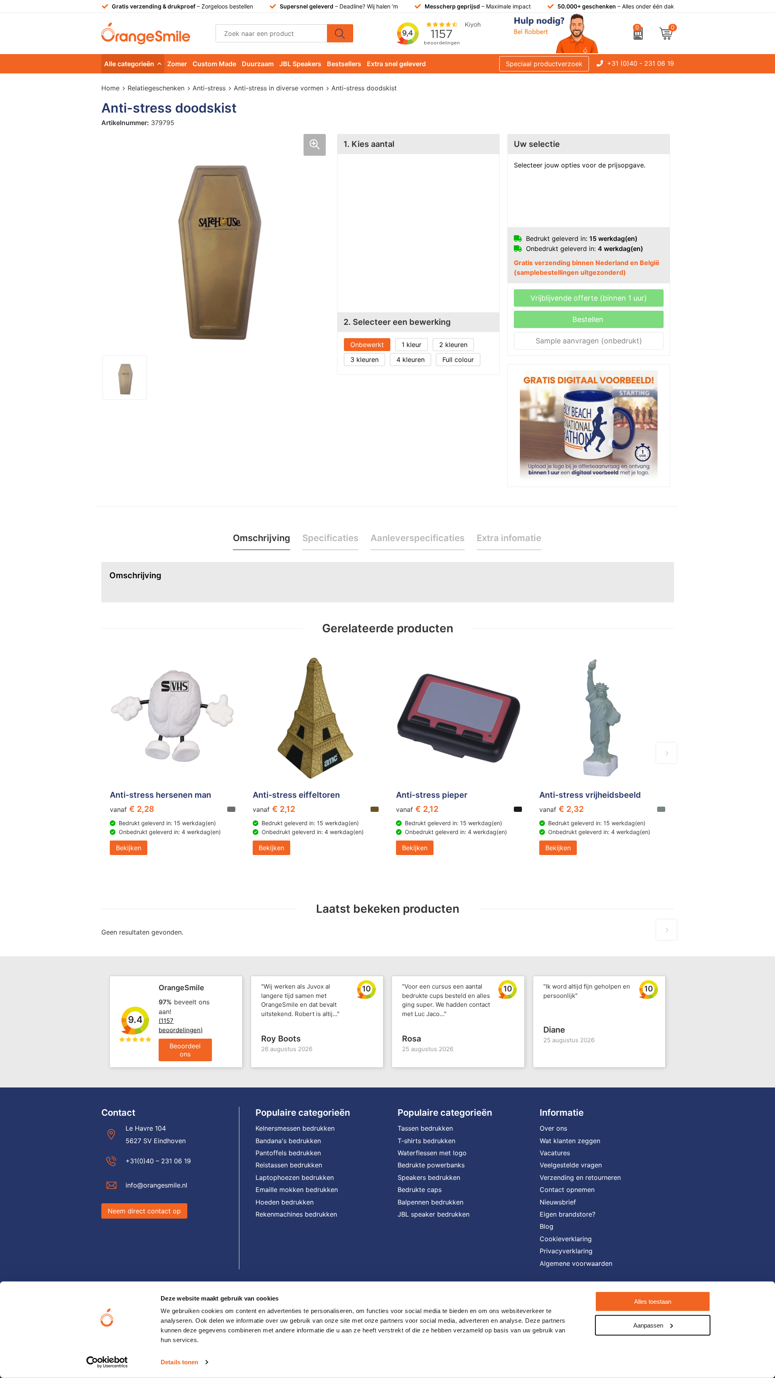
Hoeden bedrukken (285, 1202)
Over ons (553, 1128)
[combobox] (271, 33)
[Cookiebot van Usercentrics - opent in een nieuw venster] (107, 1362)
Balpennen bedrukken (430, 1202)
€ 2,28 (132, 809)
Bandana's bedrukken (288, 1141)
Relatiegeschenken (156, 88)
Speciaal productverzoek (544, 64)
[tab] (261, 538)
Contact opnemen (567, 1190)
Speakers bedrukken (429, 1177)
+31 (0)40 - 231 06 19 (640, 63)
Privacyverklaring (566, 1251)
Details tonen (179, 1362)
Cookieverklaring (566, 1239)
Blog (546, 1226)
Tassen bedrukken (425, 1128)
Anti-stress (209, 88)
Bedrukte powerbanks (431, 1165)
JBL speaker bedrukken (433, 1214)
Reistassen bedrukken (289, 1165)
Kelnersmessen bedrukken (295, 1128)
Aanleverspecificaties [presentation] (418, 538)
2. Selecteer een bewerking (397, 322)
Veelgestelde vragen (571, 1165)
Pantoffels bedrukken (288, 1153)
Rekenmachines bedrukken (296, 1214)
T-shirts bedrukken (426, 1141)
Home (110, 88)
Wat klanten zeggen (570, 1141)
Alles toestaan (652, 1301)
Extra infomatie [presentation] (509, 538)
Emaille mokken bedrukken (297, 1190)
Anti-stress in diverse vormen (278, 88)
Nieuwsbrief (558, 1202)
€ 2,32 (561, 809)
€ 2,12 (274, 809)
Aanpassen (648, 1325)
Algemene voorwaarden (576, 1263)
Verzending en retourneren (580, 1177)
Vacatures (555, 1153)
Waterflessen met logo (432, 1153)
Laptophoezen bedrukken (295, 1177)
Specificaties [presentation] (330, 538)
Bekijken (128, 848)
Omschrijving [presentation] (261, 538)
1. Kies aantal (369, 144)
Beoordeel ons (185, 1050)
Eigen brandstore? (567, 1214)
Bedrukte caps (420, 1190)
